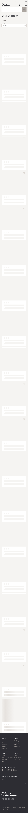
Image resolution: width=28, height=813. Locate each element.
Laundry (3, 746)
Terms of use (22, 807)
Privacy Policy (4, 787)
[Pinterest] (6, 799)
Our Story (16, 741)
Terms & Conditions (6, 807)
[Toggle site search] (23, 5)
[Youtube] (12, 799)
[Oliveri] (5, 5)
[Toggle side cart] (19, 5)
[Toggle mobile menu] (26, 5)
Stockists (16, 755)
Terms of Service (13, 787)
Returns (16, 744)
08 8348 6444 (9, 770)
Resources (4, 755)
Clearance (4, 743)
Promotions (17, 746)
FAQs (2, 761)
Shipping (16, 743)
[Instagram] (9, 799)
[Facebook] (2, 799)
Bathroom (4, 744)
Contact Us (17, 759)
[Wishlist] (19, 1)
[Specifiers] (26, 1)
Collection (4, 748)
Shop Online (17, 757)
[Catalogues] (22, 1)
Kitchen (3, 741)
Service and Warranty (7, 757)
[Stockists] (15, 1)
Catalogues (4, 759)
